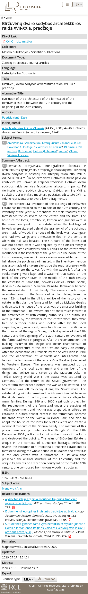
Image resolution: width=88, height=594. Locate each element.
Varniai (63, 151)
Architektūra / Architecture (24, 143)
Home (8, 17)
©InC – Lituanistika (19, 41)
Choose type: (11, 579)
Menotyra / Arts (12, 488)
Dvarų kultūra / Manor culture (61, 143)
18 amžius (55, 147)
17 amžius (40, 147)
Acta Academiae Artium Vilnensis (23, 128)
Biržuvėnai (25, 151)
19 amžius (70, 147)
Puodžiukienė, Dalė (14, 117)
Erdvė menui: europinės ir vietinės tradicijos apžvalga (40, 511)
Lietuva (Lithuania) (45, 151)
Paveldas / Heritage (20, 147)
